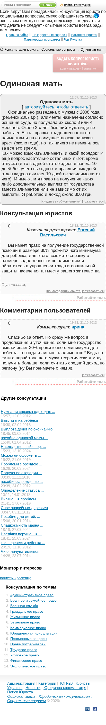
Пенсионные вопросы (28, 639)
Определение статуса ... (22, 490)
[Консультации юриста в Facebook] (95, 710)
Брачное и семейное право (33, 600)
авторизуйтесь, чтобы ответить (56, 107)
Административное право (32, 595)
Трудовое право (23, 650)
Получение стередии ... (21, 473)
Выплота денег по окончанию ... (29, 429)
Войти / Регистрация (77, 4)
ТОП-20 (66, 683)
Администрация (21, 683)
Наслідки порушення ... (21, 534)
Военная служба (24, 606)
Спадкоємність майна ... (22, 525)
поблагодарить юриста (64, 291)
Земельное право (25, 622)
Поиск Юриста (20, 692)
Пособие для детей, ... (20, 516)
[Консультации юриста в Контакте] (87, 710)
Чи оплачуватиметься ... (22, 551)
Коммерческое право (28, 628)
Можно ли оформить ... (21, 455)
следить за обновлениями (61, 201)
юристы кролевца (15, 578)
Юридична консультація (64, 687)
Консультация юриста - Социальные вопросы (39, 49)
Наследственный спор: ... (23, 446)
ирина (78, 327)
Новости (32, 687)
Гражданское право (26, 611)
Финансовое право (26, 660)
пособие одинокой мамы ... (24, 438)
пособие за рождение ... (22, 481)
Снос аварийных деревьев (24, 508)
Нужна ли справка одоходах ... (28, 411)
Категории (47, 683)
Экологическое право (28, 666)
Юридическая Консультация (34, 633)
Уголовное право (24, 655)
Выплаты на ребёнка (19, 420)
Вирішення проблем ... (20, 499)
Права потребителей (28, 644)
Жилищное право (25, 617)
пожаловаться (93, 201)
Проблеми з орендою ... (21, 464)
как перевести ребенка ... (23, 542)
